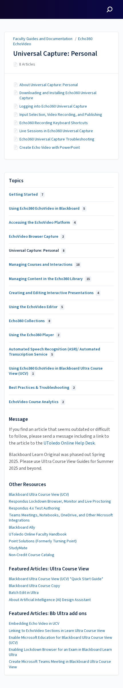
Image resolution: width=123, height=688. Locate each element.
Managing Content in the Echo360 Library (49, 279)
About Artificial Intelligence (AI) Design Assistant (50, 600)
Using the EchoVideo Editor (36, 307)
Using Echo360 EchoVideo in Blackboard (47, 208)
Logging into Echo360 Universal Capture (53, 106)
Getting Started (26, 194)
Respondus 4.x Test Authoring (34, 508)
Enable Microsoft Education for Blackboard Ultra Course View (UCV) (60, 640)
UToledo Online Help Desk (69, 443)
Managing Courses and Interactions (44, 264)
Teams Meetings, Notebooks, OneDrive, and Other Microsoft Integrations (61, 517)
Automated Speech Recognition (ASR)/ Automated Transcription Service (54, 351)
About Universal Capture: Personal (48, 85)
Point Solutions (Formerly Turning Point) (43, 541)
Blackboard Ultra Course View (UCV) (39, 494)
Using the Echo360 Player (34, 335)
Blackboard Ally (22, 527)
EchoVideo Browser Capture (36, 236)
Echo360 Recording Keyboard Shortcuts (53, 123)
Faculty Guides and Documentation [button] (26, 6)
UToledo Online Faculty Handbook (38, 534)
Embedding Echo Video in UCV (34, 623)
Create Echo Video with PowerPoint (49, 147)
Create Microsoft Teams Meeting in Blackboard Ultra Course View (60, 664)
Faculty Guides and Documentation (42, 39)
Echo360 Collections (29, 321)
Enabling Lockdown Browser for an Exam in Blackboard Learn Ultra (60, 652)
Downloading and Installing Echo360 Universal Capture (57, 95)
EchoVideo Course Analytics (36, 402)
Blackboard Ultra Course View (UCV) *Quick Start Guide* (56, 579)
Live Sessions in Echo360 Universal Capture (56, 131)
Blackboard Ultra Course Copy (34, 586)
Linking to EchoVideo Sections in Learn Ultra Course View (57, 631)
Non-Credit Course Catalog (31, 555)
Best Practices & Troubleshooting (42, 387)
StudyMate (18, 548)
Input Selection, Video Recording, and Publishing (60, 114)
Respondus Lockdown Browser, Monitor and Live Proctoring (60, 501)
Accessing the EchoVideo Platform (42, 222)
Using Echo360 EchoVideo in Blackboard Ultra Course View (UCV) (56, 371)
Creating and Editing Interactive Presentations (54, 293)
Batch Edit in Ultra (24, 593)
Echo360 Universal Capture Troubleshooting (56, 139)
